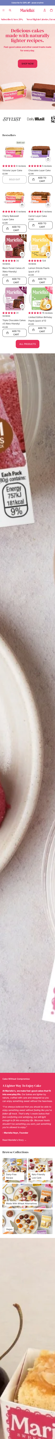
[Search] (10, 10)
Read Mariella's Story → (14, 1140)
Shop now (28, 63)
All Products (27, 344)
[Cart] (51, 10)
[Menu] (3, 10)
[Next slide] (49, 119)
